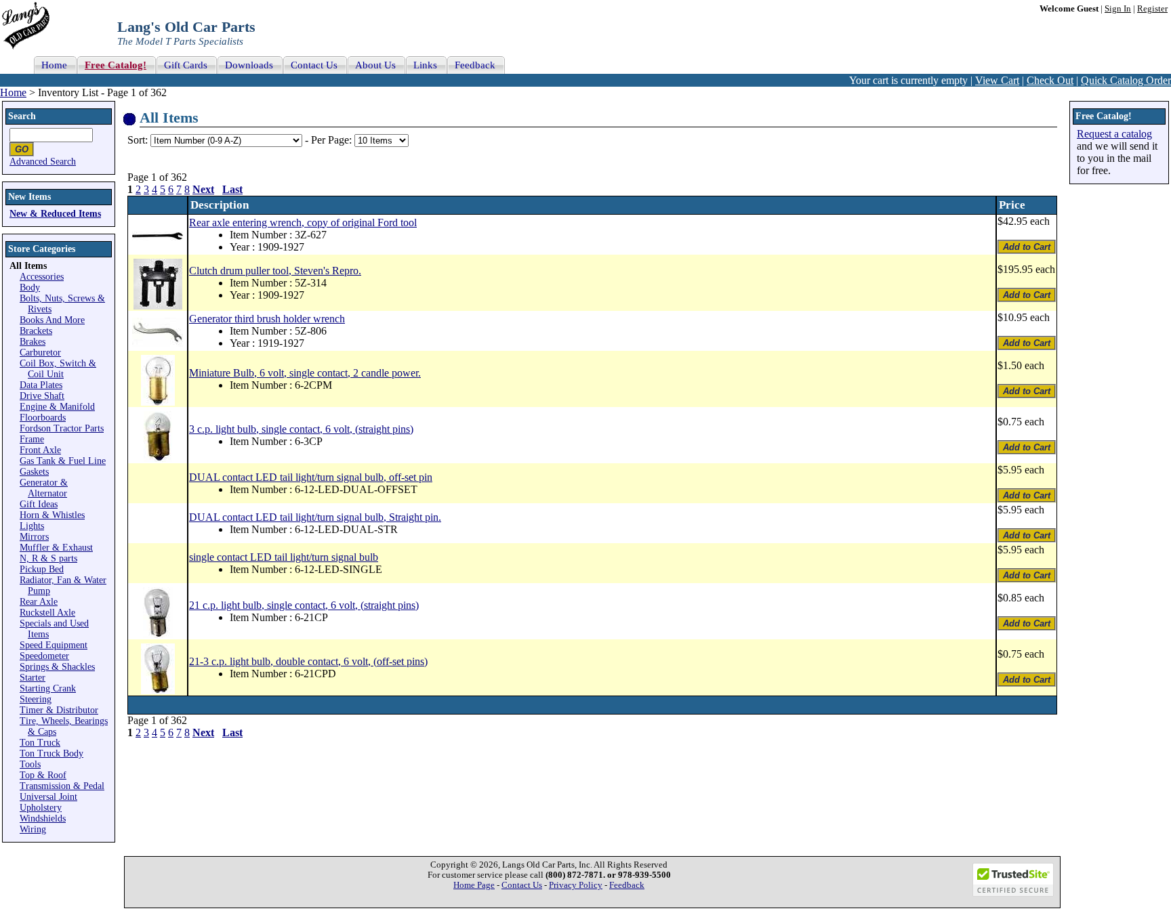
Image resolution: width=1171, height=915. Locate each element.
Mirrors (34, 537)
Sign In (1118, 9)
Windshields (43, 818)
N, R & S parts (48, 558)
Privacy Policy (575, 885)
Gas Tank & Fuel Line (63, 461)
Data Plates (41, 385)
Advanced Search (42, 161)
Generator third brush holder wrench (267, 318)
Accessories (42, 277)
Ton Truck (40, 743)
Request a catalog (1114, 134)
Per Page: (332, 140)
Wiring (33, 829)
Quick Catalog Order (1126, 80)
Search (22, 116)
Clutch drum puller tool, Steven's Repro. (275, 270)
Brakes (32, 342)
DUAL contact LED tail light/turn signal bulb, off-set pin (310, 477)
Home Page (474, 885)
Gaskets (34, 472)
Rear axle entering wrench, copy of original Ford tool (303, 222)
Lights (32, 526)
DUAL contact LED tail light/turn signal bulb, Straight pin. (315, 517)
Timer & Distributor (59, 710)
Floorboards (43, 417)
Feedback (626, 885)
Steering (36, 699)
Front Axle (40, 450)
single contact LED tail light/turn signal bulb (283, 557)
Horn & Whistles (52, 515)
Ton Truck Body (51, 753)
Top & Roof (43, 775)
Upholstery (41, 808)
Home (13, 92)
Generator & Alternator (44, 487)
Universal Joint (48, 797)
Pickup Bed (42, 569)
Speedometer (44, 656)
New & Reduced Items (55, 214)
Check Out (1050, 80)
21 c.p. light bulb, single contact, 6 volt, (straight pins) (304, 605)
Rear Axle (39, 602)
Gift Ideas (39, 504)
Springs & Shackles (57, 667)
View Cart (997, 80)
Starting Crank (48, 688)
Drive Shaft (42, 396)
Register (1152, 9)
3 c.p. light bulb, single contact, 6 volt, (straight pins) (301, 429)
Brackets (36, 331)
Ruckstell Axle (47, 613)
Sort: (137, 140)
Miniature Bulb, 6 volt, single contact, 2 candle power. (305, 373)
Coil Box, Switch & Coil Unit (58, 368)
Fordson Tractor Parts (62, 428)
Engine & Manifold (57, 407)
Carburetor (40, 352)
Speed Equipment (53, 645)
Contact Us (521, 885)
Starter (32, 678)
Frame (32, 439)
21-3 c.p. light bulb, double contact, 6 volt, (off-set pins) (308, 661)
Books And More (52, 320)
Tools (30, 764)
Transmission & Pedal (62, 786)
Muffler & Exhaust (56, 547)
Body (30, 287)
